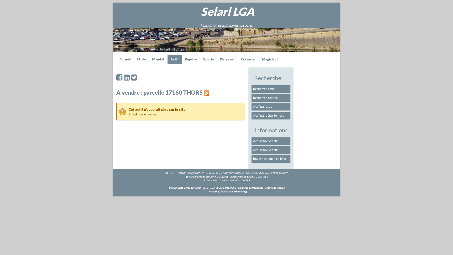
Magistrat (270, 59)
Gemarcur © (229, 187)
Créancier (248, 59)
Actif (175, 59)
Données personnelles (250, 187)
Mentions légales (275, 187)
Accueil (125, 59)
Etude (141, 59)
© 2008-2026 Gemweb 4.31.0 (184, 187)
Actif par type (262, 106)
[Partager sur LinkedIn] (127, 79)
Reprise (191, 59)
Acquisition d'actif (265, 141)
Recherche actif (263, 89)
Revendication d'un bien (269, 159)
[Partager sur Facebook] (119, 79)
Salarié (208, 59)
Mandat (158, 59)
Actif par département (268, 115)
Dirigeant (227, 59)
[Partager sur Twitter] (134, 79)
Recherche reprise (265, 98)
